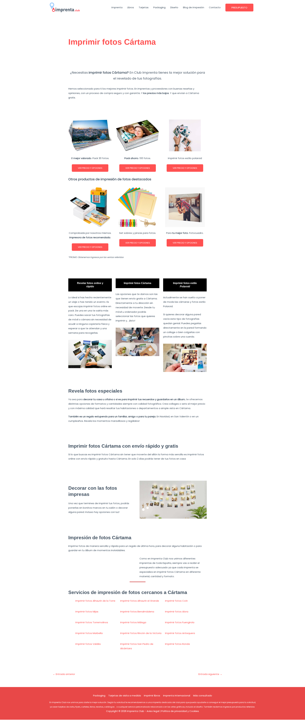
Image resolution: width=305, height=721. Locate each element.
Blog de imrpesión (193, 7)
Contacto (215, 7)
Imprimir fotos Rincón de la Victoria (140, 633)
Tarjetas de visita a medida (124, 695)
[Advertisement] (137, 60)
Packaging (159, 7)
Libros (130, 7)
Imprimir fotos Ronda (177, 644)
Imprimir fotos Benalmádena (137, 611)
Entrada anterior (64, 674)
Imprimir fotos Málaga (133, 622)
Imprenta (117, 7)
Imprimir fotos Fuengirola (179, 622)
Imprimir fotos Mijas (86, 611)
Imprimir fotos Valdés (88, 644)
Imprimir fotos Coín (176, 600)
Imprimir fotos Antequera (180, 633)
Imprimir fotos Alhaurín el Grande (139, 600)
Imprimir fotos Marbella (89, 633)
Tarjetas (144, 7)
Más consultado (202, 695)
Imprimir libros (152, 695)
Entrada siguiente (210, 674)
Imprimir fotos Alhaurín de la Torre (95, 600)
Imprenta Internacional (176, 695)
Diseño (174, 7)
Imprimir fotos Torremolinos (91, 622)
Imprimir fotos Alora (176, 611)
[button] (239, 7)
